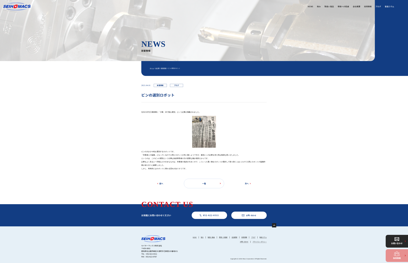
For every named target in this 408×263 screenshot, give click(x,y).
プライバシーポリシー (260, 242)
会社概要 (356, 6)
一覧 (204, 183)
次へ (247, 183)
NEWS (310, 6)
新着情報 (160, 85)
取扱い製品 (329, 6)
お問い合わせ (397, 243)
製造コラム (389, 6)
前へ (161, 183)
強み (319, 6)
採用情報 (397, 258)
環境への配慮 (343, 6)
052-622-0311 (211, 215)
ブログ (378, 6)
